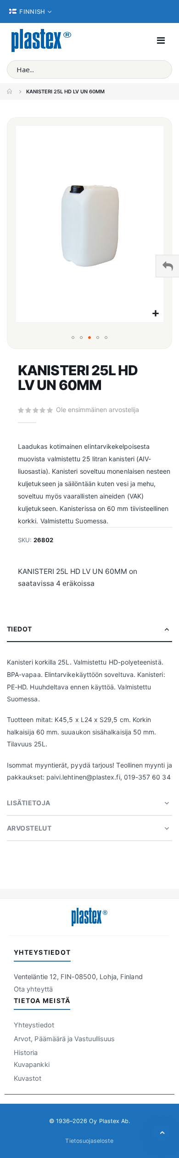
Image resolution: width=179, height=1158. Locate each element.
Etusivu (10, 91)
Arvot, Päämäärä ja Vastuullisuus (64, 1039)
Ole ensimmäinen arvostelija (97, 409)
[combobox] (89, 69)
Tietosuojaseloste (89, 1140)
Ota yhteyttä (33, 989)
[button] (155, 314)
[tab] (89, 629)
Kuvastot (28, 1078)
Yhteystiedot (34, 1025)
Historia (26, 1053)
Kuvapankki (32, 1065)
